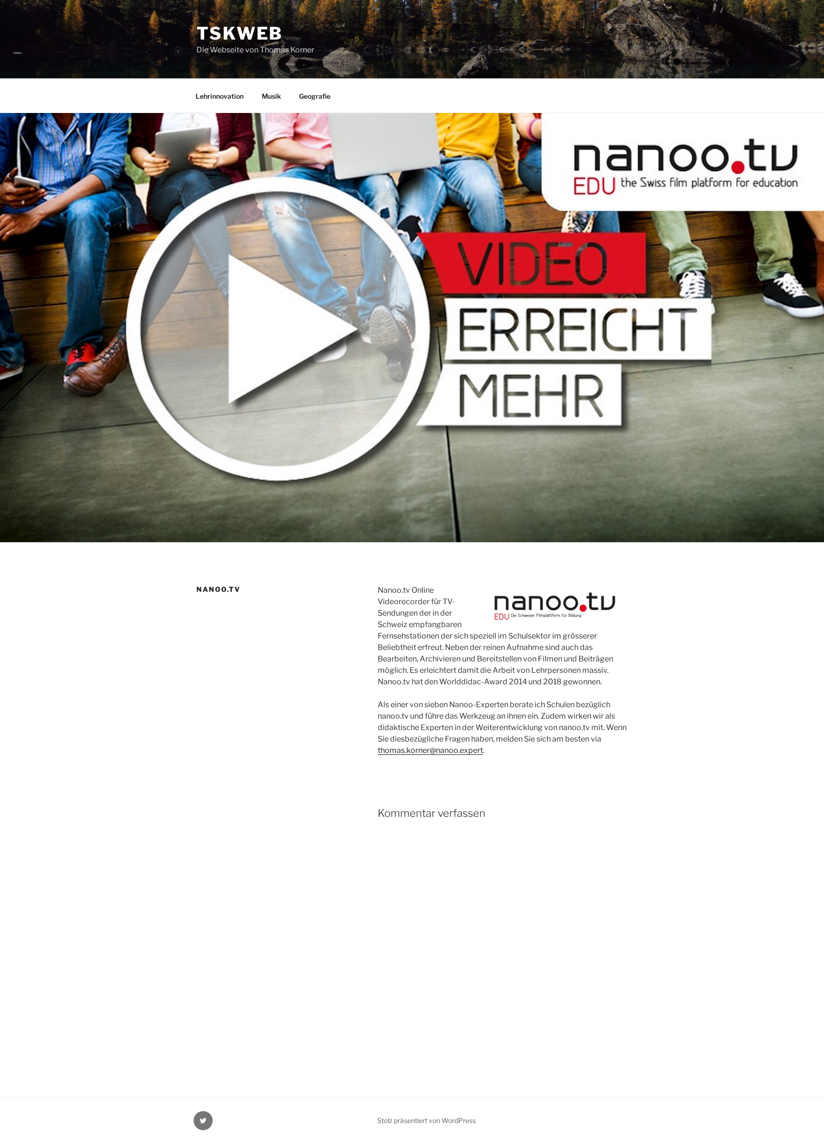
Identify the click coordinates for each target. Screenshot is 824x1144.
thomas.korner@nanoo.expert (430, 750)
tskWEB (239, 33)
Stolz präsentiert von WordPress (426, 1120)
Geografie (314, 96)
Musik (271, 96)
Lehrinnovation (220, 96)
